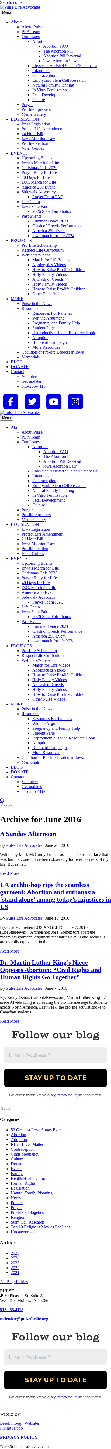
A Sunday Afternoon (28, 833)
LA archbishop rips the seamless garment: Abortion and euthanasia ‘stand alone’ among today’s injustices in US (55, 895)
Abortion (40, 41)
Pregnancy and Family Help (56, 323)
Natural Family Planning (53, 85)
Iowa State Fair (34, 206)
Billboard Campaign (49, 342)
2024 (15, 1258)
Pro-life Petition (35, 143)
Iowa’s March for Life (40, 162)
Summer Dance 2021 (50, 221)
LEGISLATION (25, 119)
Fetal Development (48, 95)
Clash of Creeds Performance (57, 226)
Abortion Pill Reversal (62, 56)
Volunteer (30, 376)
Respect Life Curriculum (43, 250)
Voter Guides (33, 148)
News (16, 1197)
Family (17, 1173)
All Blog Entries (14, 1281)
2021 (15, 1272)
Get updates (32, 381)
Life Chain (31, 201)
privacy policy (66, 1095)
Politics (17, 1202)
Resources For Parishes (52, 313)
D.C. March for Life (39, 182)
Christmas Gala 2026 (39, 167)
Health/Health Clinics (29, 1178)
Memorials (31, 357)
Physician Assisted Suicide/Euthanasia (64, 65)
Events (16, 1168)
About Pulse (32, 27)
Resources (30, 308)
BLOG (17, 361)
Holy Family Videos (49, 274)
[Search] (2, 800)
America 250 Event (38, 187)
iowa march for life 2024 (53, 235)
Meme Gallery (34, 114)
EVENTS (19, 153)
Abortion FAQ (55, 46)
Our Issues (31, 36)
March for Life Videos (51, 260)
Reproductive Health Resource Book (63, 332)
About (16, 22)
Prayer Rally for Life (39, 172)
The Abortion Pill (58, 51)
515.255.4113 (11, 1309)
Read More (9, 873)
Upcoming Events (37, 158)
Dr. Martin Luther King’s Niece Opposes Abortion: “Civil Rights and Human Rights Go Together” (50, 970)
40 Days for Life (36, 177)
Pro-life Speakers (36, 109)
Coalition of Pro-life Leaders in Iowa (53, 352)
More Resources (46, 347)
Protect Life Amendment (42, 128)
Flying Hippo (11, 1428)
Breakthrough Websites (20, 1423)
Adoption (40, 337)
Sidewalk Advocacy (39, 192)
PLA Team (31, 31)
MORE (17, 298)
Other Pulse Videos (48, 294)
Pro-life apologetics (27, 1212)
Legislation (20, 1188)
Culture (38, 99)
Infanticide (41, 70)
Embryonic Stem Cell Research (59, 80)
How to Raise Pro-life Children (58, 269)
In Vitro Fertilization (49, 90)
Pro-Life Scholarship (39, 245)
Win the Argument (48, 318)
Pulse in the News (37, 303)
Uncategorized (23, 1231)
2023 (15, 1262)
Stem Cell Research (27, 1222)
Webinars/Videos (36, 255)
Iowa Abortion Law (60, 61)
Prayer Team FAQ (48, 196)
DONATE (20, 366)
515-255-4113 (34, 386)
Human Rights (23, 1183)
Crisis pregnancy (25, 1154)
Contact (17, 371)
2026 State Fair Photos (51, 211)
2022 (15, 1267)
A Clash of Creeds (48, 279)
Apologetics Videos (49, 264)
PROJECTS (21, 240)
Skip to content (13, 2)
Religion (18, 1217)
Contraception (44, 75)
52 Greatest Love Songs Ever (36, 1130)
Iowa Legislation (36, 124)
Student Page (43, 328)
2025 (15, 1253)
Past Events (31, 216)
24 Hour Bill (32, 133)
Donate (17, 1164)
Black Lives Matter (27, 1144)
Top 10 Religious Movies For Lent (40, 1227)
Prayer (27, 104)
